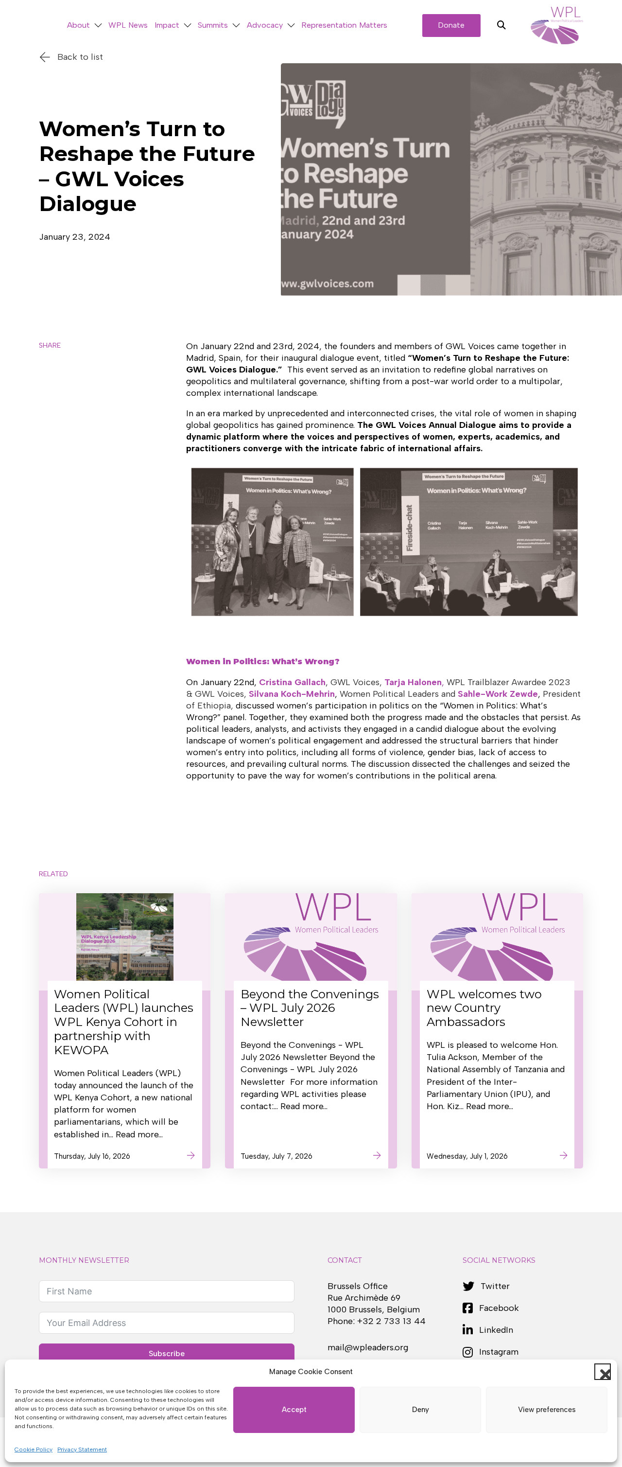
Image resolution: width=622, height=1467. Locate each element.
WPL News (128, 25)
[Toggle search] (501, 25)
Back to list (80, 57)
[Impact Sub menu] (187, 25)
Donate (451, 25)
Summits (213, 25)
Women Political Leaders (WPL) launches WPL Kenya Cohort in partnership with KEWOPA (123, 1022)
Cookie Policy (33, 1449)
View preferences (547, 1409)
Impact (167, 25)
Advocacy (265, 25)
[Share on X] (52, 378)
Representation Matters (344, 25)
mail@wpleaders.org (368, 1347)
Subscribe (167, 1353)
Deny (420, 1409)
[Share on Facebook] (52, 406)
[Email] (52, 462)
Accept (294, 1409)
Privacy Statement (82, 1449)
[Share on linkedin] (52, 434)
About (78, 25)
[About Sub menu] (98, 25)
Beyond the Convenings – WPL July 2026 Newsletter (310, 1008)
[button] (602, 1372)
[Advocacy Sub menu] (291, 25)
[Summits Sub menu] (236, 25)
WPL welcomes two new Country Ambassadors (484, 1008)
